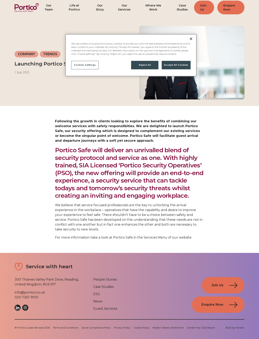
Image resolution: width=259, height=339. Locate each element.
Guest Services (105, 308)
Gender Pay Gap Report (201, 327)
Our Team (49, 7)
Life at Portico (74, 7)
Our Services (124, 7)
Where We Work (153, 7)
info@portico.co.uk (30, 292)
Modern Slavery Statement (168, 327)
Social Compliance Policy (96, 327)
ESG (96, 294)
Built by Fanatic (235, 327)
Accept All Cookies (176, 64)
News (97, 301)
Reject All (145, 64)
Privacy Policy (122, 327)
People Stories (105, 279)
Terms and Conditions (65, 327)
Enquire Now (229, 7)
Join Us (203, 7)
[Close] (191, 38)
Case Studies (182, 7)
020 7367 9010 (26, 297)
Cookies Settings (85, 64)
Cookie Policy (141, 327)
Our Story (100, 7)
